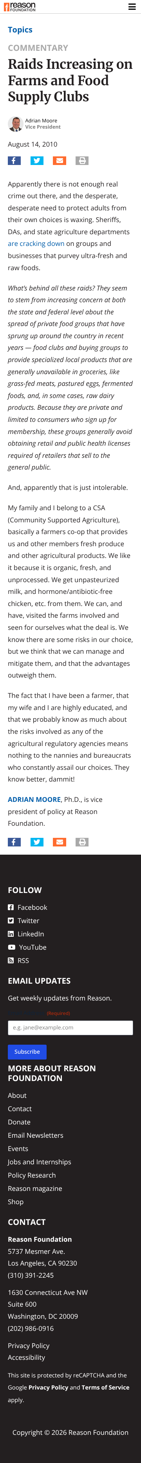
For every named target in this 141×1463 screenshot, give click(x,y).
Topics (20, 29)
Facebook (32, 907)
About (17, 1095)
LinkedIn (31, 933)
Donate (19, 1121)
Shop (16, 1201)
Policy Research (32, 1175)
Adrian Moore (34, 799)
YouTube (33, 947)
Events (18, 1148)
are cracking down (36, 243)
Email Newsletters (35, 1135)
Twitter (28, 920)
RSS (23, 960)
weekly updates (44, 997)
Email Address (39, 1013)
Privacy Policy (28, 1345)
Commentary (38, 48)
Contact (20, 1108)
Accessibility (26, 1357)
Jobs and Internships (39, 1161)
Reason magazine (35, 1188)
